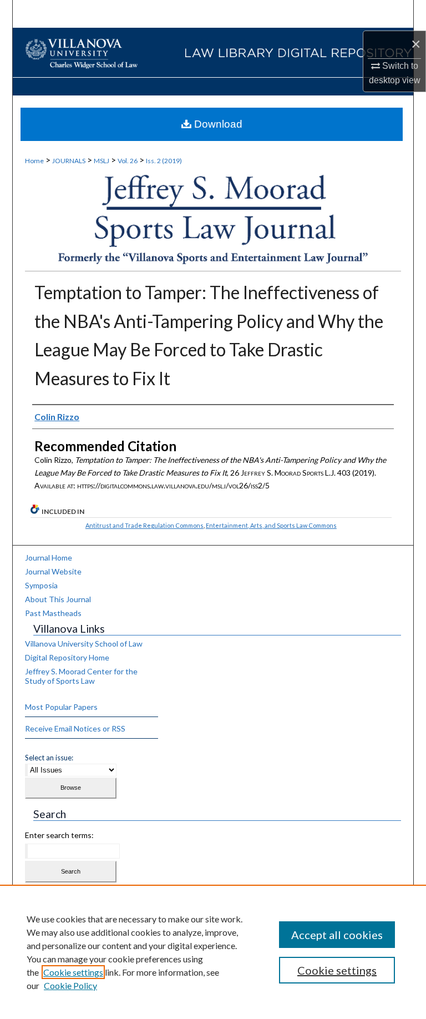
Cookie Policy (70, 985)
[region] (213, 952)
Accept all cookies (337, 934)
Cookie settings (73, 972)
